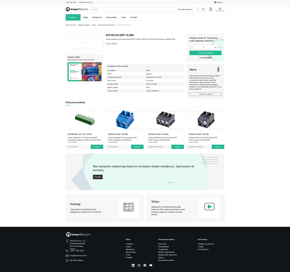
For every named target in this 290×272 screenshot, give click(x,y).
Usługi (85, 17)
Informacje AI (203, 249)
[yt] (150, 266)
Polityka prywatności (206, 244)
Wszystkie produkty (166, 260)
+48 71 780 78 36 (71, 2)
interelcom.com (71, 25)
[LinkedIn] (133, 266)
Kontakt (134, 17)
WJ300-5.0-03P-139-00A (158, 134)
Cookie (200, 246)
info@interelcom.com (86, 2)
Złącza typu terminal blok (106, 25)
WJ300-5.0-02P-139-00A (199, 134)
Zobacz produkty (205, 94)
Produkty (72, 17)
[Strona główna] (77, 11)
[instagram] (139, 266)
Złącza (94, 25)
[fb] (145, 266)
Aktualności (97, 17)
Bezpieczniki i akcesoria (167, 255)
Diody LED (162, 244)
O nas (123, 17)
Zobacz (97, 147)
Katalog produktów (84, 25)
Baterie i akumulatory (166, 252)
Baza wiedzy (112, 17)
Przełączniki (163, 249)
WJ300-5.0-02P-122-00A (118, 134)
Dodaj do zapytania (205, 53)
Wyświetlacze (163, 246)
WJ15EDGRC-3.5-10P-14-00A (80, 134)
